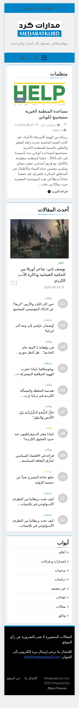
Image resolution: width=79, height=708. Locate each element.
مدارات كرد (48, 125)
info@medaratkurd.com (42, 657)
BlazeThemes (57, 688)
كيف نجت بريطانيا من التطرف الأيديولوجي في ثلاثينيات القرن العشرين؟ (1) (33, 525)
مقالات (20, 100)
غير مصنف (58, 588)
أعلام (61, 262)
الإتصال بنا (47, 8)
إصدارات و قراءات (53, 561)
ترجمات (47, 319)
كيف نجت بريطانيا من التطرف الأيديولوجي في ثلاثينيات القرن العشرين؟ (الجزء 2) (33, 504)
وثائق (62, 615)
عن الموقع (32, 8)
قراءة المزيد (60, 191)
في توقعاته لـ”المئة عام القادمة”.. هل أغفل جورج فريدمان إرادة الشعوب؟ (36, 352)
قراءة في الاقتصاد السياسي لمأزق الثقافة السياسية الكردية (35, 460)
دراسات (47, 471)
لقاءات (48, 428)
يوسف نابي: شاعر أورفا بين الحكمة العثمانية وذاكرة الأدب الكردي (41, 275)
